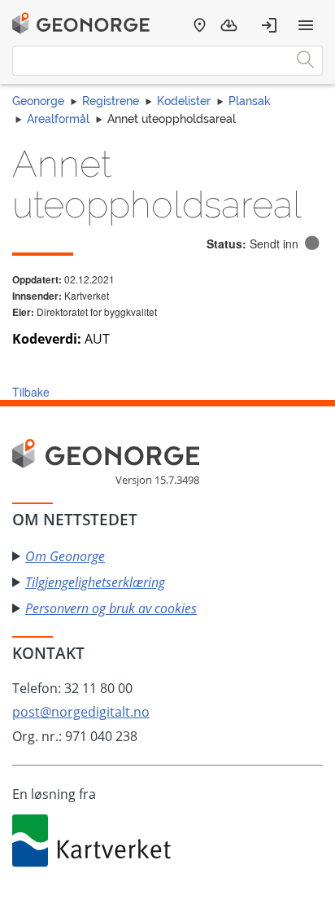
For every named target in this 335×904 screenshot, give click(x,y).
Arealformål (58, 118)
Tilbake (31, 392)
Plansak (249, 101)
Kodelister (184, 101)
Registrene (110, 101)
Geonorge (38, 101)
